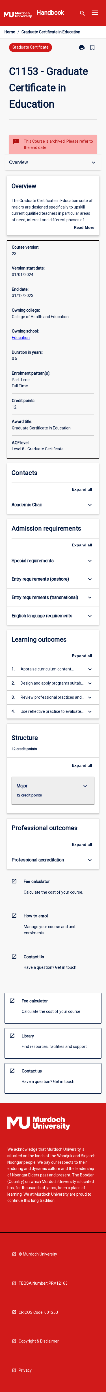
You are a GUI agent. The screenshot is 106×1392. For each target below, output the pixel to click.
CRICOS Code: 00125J (38, 1312)
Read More (84, 228)
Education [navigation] (21, 337)
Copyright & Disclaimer (39, 1341)
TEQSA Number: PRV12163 (43, 1283)
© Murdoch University (38, 1254)
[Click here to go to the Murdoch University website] (18, 15)
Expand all (82, 489)
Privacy (25, 1370)
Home (10, 32)
